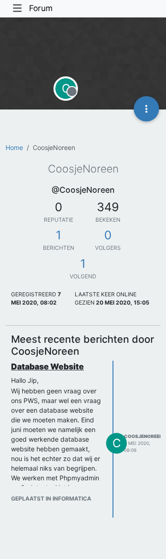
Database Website (47, 366)
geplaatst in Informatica (51, 498)
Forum (41, 8)
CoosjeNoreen (143, 436)
